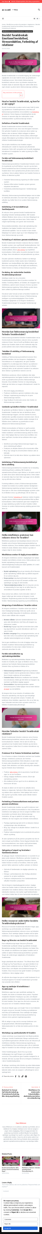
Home (3, 24)
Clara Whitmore (21, 1123)
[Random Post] (34, 18)
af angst (6, 689)
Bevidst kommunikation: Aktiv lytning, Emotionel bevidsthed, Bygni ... (10, 1169)
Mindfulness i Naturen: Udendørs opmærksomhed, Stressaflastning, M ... (31, 1169)
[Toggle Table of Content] (20, 95)
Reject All (7, 1224)
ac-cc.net (6, 9)
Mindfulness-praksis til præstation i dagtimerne (20, 24)
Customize (7, 1219)
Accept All (7, 1228)
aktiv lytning (21, 250)
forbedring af (18, 497)
